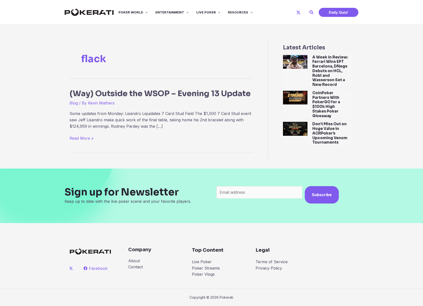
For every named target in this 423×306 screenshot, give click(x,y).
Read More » (82, 139)
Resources (238, 12)
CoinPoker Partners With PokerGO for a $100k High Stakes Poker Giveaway (326, 104)
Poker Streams (206, 268)
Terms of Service (272, 261)
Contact (135, 266)
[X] (298, 12)
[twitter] (72, 268)
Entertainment (169, 12)
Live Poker (206, 12)
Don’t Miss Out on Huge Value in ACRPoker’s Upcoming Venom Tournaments (329, 133)
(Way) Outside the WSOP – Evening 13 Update (160, 93)
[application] (145, 12)
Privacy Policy (269, 268)
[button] (311, 12)
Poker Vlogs (203, 274)
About (134, 260)
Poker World (130, 12)
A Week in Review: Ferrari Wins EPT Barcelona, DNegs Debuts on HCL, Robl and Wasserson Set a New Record (330, 71)
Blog (74, 103)
